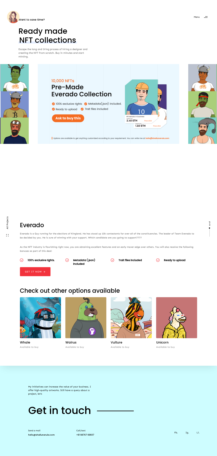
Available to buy (29, 347)
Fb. (176, 432)
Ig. (187, 432)
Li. (198, 432)
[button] (202, 17)
